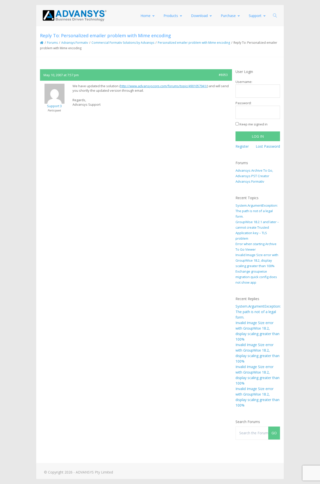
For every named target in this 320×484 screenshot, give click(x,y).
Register (242, 146)
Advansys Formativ (74, 42)
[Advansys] (74, 15)
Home (145, 15)
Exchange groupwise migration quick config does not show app (256, 277)
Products (171, 15)
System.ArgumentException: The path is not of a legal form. (257, 211)
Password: (244, 103)
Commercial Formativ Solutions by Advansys (123, 42)
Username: (244, 81)
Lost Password (268, 146)
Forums (52, 42)
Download (199, 15)
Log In (258, 136)
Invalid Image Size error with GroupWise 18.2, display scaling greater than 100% (257, 260)
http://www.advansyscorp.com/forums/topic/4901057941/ (163, 86)
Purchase (228, 15)
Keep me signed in (254, 124)
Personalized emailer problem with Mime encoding (194, 42)
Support (255, 15)
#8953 (223, 75)
